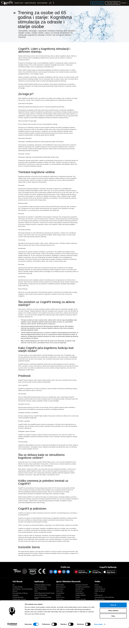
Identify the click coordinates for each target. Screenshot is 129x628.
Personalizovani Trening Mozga (104, 597)
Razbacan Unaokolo (82, 585)
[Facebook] (51, 572)
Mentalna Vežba (100, 599)
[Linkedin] (68, 572)
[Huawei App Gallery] (81, 572)
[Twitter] (55, 572)
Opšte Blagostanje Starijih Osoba (44, 593)
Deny (113, 616)
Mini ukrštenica (60, 587)
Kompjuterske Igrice (40, 587)
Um (14, 585)
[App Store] (109, 572)
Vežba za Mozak (100, 591)
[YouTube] (59, 572)
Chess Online (60, 585)
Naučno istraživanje (42, 3)
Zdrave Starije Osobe (40, 589)
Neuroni (15, 591)
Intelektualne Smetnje (19, 599)
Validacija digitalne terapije (42, 585)
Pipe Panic (59, 591)
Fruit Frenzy (59, 589)
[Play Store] (95, 572)
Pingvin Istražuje (81, 599)
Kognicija (15, 595)
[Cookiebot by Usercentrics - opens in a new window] (12, 624)
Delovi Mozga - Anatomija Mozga (22, 589)
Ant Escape (59, 599)
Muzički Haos (80, 589)
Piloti (35, 591)
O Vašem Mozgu (18, 587)
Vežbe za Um (98, 595)
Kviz (96, 593)
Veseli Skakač (80, 593)
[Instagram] (64, 572)
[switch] (54, 624)
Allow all (113, 605)
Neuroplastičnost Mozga (20, 593)
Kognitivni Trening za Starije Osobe (42, 597)
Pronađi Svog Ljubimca (83, 587)
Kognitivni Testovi (18, 3)
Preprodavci (98, 587)
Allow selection (113, 610)
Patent (97, 585)
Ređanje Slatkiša (81, 595)
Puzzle (78, 597)
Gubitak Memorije (18, 597)
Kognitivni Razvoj (100, 589)
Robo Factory (60, 597)
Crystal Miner (60, 593)
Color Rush (79, 591)
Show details (98, 624)
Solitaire (58, 595)
